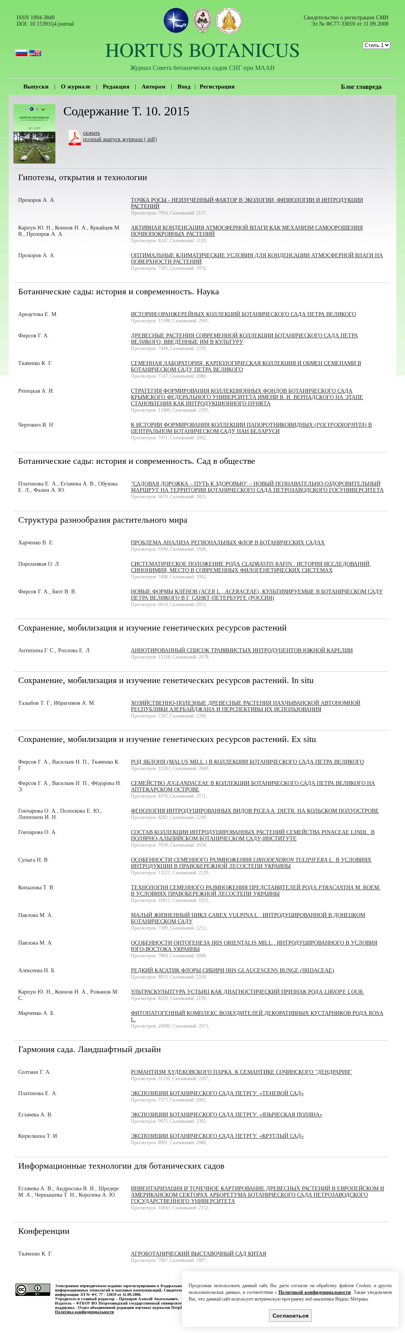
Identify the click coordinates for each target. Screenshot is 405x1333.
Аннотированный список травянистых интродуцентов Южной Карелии (242, 650)
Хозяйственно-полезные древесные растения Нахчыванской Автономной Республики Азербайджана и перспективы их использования (245, 706)
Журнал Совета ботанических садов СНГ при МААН (202, 67)
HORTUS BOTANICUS (202, 49)
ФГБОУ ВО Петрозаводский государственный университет (129, 1303)
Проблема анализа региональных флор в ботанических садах (228, 543)
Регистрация (217, 86)
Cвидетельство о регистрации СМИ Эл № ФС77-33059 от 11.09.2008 (346, 21)
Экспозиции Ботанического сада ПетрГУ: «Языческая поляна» (226, 1115)
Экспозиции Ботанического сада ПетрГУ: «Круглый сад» (217, 1136)
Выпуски (36, 86)
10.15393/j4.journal (52, 24)
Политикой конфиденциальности (314, 1292)
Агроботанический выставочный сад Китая (198, 1254)
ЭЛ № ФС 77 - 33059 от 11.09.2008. (111, 1294)
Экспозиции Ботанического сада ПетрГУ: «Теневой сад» (217, 1093)
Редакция (116, 86)
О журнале (76, 86)
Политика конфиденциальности (84, 1312)
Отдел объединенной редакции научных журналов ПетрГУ (131, 1307)
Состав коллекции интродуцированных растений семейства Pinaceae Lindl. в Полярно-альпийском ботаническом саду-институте (253, 835)
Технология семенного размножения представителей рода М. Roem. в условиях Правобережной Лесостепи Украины (255, 891)
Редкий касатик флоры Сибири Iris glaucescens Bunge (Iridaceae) (232, 970)
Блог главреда (361, 86)
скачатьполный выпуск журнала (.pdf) (120, 136)
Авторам (153, 86)
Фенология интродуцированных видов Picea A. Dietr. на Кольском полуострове (255, 811)
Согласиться (290, 1315)
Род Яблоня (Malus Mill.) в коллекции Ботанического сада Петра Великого (247, 762)
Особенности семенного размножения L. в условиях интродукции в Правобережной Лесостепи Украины (251, 863)
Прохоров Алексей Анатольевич (148, 1299)
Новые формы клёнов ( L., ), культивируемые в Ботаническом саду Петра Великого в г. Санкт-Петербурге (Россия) (257, 595)
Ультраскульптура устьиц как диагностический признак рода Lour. (247, 992)
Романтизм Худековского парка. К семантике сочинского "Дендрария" (241, 1072)
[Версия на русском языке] (21, 49)
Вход (184, 86)
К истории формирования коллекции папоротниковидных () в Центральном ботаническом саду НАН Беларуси (251, 428)
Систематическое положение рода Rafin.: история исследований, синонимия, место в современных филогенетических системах (251, 567)
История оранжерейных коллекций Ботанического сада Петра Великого (243, 314)
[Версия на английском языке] (35, 49)
